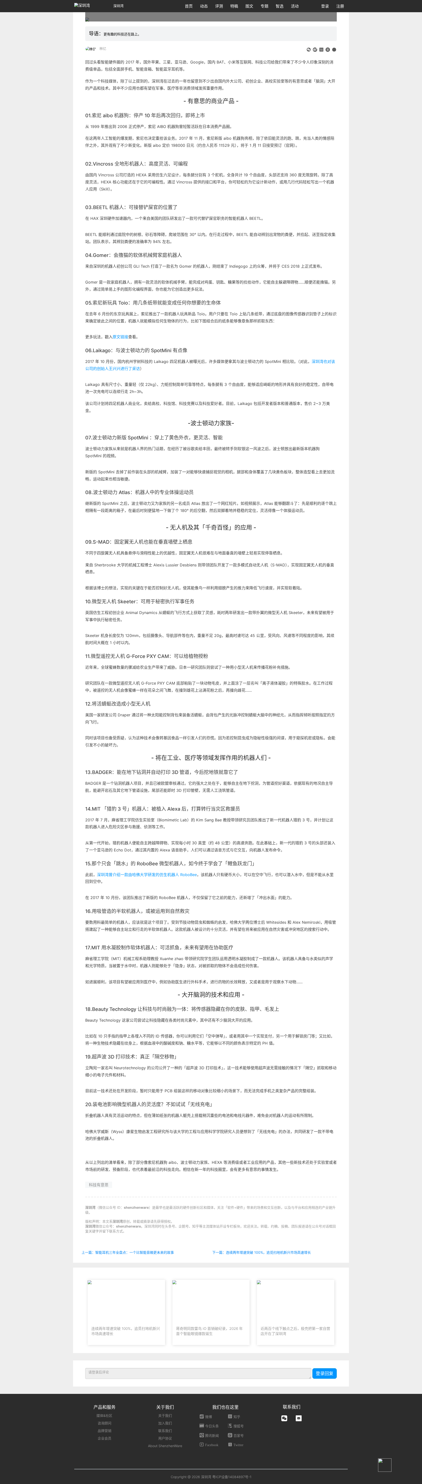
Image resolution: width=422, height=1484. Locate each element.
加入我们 (165, 1423)
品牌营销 (104, 1431)
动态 (204, 6)
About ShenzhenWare (165, 1446)
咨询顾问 (104, 1423)
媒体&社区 (104, 1415)
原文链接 (120, 336)
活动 (295, 6)
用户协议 (165, 1438)
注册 (340, 6)
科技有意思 (98, 1184)
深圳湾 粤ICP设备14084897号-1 (226, 1477)
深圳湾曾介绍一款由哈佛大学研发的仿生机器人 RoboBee (147, 874)
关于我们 (165, 1415)
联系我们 (165, 1431)
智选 (280, 6)
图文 (249, 6)
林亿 (102, 48)
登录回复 (324, 1373)
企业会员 (104, 1438)
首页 (189, 6)
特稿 (234, 6)
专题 (264, 6)
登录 (325, 6)
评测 (219, 6)
